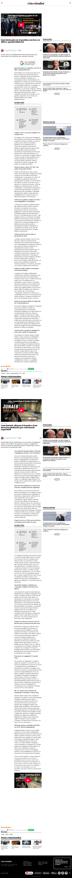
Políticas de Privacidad (27, 865)
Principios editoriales (27, 863)
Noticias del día (49, 122)
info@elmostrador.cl (10, 865)
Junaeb (6, 834)
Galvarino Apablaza (15, 373)
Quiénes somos (26, 861)
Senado (11, 834)
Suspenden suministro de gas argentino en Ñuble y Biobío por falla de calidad (26, 385)
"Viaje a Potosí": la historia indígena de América (55, 144)
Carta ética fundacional (27, 862)
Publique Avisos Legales (42, 863)
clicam (8, 373)
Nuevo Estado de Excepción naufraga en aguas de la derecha (35, 122)
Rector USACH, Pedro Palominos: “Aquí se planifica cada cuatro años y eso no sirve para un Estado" (57, 89)
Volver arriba (3, 873)
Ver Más (19, 50)
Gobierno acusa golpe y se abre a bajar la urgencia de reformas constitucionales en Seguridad (57, 56)
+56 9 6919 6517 (4, 865)
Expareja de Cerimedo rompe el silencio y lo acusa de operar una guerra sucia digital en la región (57, 73)
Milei (24, 373)
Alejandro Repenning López (11, 50)
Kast (20, 373)
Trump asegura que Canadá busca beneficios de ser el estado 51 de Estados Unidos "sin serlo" (56, 138)
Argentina (3, 373)
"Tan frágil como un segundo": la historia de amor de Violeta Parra (34, 111)
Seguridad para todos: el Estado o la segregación (23, 110)
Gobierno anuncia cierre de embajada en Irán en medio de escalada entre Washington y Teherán (22, 123)
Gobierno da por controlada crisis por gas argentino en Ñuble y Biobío (15, 386)
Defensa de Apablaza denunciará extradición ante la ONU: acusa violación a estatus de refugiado (4, 386)
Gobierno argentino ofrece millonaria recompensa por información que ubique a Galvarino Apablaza (37, 386)
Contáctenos (40, 864)
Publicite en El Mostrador (43, 862)
